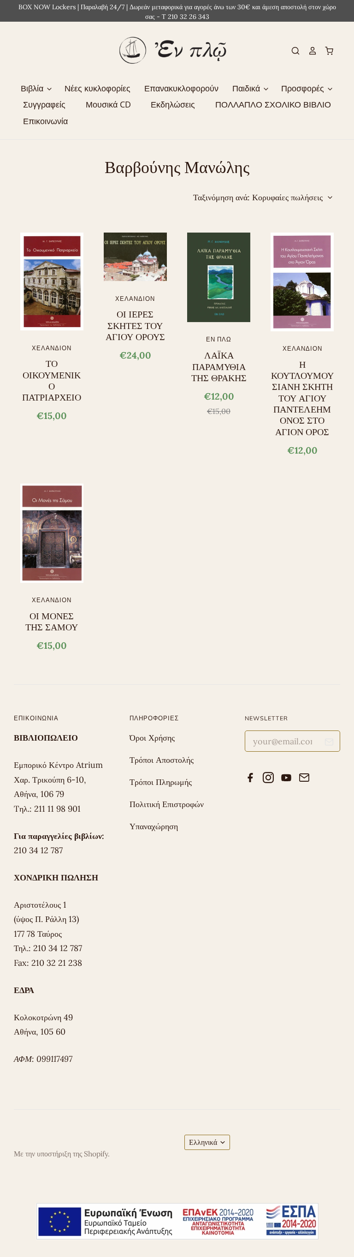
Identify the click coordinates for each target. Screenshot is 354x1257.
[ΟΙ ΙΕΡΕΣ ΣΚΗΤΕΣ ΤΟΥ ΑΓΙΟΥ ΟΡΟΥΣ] (135, 257)
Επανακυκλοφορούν (181, 88)
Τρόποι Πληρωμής (161, 782)
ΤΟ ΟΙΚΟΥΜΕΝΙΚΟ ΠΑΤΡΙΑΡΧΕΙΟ (51, 380)
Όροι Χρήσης (152, 737)
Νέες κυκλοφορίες (97, 88)
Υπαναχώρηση (154, 826)
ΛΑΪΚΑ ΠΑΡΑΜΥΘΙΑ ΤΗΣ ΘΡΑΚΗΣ (219, 366)
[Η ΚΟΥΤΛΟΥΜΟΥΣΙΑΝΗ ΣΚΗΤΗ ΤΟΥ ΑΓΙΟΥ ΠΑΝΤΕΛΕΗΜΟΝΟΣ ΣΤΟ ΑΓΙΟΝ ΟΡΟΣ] (302, 282)
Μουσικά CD (108, 104)
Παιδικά (247, 88)
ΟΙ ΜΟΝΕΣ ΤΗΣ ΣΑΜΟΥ (51, 621)
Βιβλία (33, 88)
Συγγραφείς (44, 104)
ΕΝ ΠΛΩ (218, 339)
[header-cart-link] (325, 50)
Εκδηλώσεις (173, 104)
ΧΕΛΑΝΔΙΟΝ (51, 348)
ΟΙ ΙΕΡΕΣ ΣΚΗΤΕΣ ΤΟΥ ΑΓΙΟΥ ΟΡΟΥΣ (135, 325)
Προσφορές (303, 88)
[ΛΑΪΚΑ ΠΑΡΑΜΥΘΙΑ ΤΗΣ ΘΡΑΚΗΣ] (218, 277)
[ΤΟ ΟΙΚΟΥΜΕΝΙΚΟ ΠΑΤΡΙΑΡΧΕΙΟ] (51, 281)
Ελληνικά (203, 1142)
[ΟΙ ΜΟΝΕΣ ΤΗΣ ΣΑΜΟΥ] (51, 533)
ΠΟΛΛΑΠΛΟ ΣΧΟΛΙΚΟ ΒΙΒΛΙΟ (273, 104)
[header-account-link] (308, 50)
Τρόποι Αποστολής (162, 759)
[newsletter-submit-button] (329, 743)
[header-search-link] (291, 50)
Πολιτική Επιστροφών (167, 804)
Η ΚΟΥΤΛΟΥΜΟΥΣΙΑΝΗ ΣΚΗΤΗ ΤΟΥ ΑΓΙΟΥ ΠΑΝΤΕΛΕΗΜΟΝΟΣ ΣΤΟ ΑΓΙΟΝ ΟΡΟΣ (302, 398)
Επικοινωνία (45, 120)
